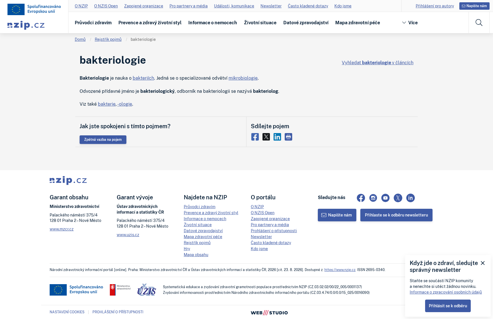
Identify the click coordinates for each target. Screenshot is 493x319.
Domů (80, 39)
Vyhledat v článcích (377, 62)
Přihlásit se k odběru (448, 305)
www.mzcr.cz (62, 228)
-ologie (124, 104)
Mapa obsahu (196, 254)
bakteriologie (143, 39)
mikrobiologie (243, 78)
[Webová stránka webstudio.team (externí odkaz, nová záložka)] (269, 312)
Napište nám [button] (476, 6)
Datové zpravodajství (305, 22)
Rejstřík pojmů (108, 39)
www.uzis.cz (128, 234)
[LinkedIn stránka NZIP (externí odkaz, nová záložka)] (410, 198)
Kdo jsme (342, 5)
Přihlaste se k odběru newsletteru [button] (396, 214)
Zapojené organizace (143, 5)
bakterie (107, 104)
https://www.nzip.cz (339, 270)
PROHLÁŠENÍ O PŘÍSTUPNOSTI (117, 312)
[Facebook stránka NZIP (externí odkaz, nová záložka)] (361, 198)
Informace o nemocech (212, 22)
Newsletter (271, 5)
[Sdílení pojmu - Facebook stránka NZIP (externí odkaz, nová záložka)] (256, 136)
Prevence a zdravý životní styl (149, 22)
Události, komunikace (234, 5)
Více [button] (413, 22)
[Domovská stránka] (34, 9)
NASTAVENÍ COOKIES (67, 312)
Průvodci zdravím (93, 22)
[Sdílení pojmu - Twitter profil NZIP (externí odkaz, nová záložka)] (267, 136)
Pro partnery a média (188, 5)
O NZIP (81, 5)
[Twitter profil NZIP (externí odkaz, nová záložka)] (398, 198)
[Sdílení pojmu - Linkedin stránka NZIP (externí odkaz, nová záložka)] (278, 136)
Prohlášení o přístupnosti (274, 230)
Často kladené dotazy (308, 5)
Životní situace (260, 22)
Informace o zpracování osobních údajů (446, 292)
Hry (187, 248)
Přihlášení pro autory (435, 5)
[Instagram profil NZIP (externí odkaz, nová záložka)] (373, 198)
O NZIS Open (106, 5)
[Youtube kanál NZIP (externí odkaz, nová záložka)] (385, 198)
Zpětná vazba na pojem (103, 139)
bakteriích (143, 78)
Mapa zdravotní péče (357, 22)
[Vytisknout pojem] (289, 136)
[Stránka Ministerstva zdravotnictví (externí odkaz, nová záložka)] (120, 290)
